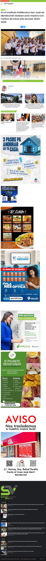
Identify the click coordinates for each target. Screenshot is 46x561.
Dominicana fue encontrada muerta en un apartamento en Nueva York (22, 541)
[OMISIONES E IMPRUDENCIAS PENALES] (7, 117)
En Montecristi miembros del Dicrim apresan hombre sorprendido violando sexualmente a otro (26, 523)
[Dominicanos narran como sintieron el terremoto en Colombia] (4, 553)
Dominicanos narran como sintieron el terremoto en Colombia (21, 551)
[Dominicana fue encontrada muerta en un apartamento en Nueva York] (4, 543)
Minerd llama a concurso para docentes (16, 514)
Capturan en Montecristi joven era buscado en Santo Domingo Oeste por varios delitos (26, 504)
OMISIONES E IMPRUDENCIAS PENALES (6, 123)
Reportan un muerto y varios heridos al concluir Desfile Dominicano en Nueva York (25, 546)
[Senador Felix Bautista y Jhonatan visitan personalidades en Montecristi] (4, 511)
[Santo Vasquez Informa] (9, 4)
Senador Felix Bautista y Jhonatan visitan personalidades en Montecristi (23, 509)
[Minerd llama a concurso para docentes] (4, 516)
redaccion (11, 86)
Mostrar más (22, 80)
